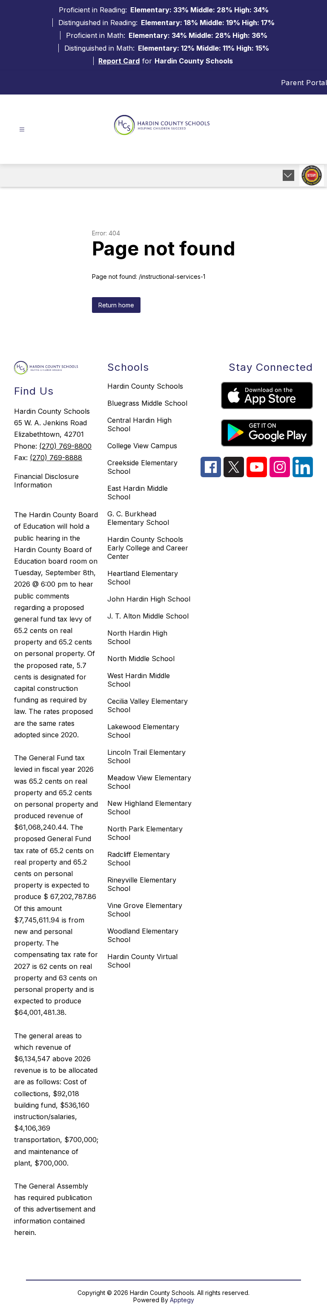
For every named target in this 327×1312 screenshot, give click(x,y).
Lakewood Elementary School (143, 730)
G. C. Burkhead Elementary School (138, 518)
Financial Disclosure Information (46, 480)
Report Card (119, 61)
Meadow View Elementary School (149, 782)
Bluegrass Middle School (147, 403)
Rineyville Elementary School (141, 884)
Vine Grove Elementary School (144, 909)
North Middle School (141, 658)
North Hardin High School (137, 637)
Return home (116, 305)
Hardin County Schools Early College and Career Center (147, 548)
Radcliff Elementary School (138, 858)
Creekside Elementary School (142, 467)
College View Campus (142, 445)
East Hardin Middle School (137, 492)
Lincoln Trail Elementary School (146, 756)
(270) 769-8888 (56, 457)
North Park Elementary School (145, 833)
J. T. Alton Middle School (148, 616)
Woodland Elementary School (142, 935)
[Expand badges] (288, 175)
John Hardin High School (148, 599)
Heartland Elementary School (142, 577)
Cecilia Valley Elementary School (147, 705)
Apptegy (182, 1299)
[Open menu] (22, 130)
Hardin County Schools (145, 386)
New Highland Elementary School (149, 807)
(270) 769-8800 (65, 446)
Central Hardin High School (139, 424)
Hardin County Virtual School (142, 960)
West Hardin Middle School (138, 679)
